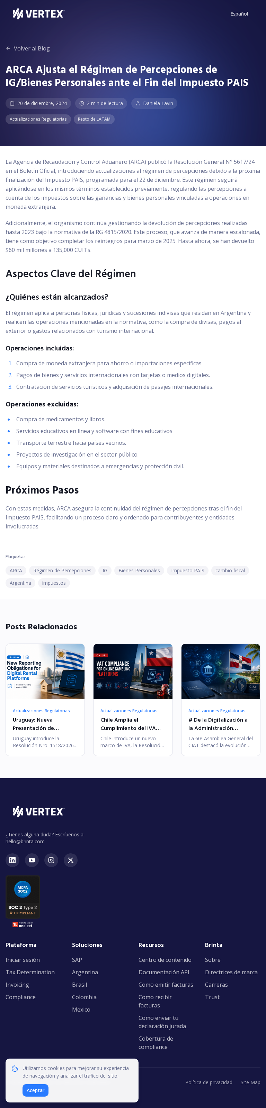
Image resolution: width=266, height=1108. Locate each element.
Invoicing (17, 984)
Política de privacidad (208, 1082)
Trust (212, 997)
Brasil (79, 984)
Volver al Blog (32, 48)
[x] (71, 860)
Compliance (21, 997)
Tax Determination (30, 972)
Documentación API (164, 972)
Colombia (84, 997)
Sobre (213, 960)
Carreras (216, 984)
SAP (77, 960)
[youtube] (32, 860)
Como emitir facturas (166, 984)
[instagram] (51, 860)
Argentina (85, 972)
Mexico (81, 1009)
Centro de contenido (165, 960)
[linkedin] (12, 860)
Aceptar (35, 1090)
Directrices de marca (231, 972)
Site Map (250, 1082)
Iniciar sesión (23, 960)
